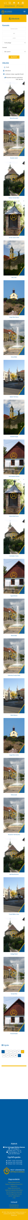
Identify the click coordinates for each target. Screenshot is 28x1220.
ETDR (14, 1198)
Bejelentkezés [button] (10, 6)
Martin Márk (14, 635)
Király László (14, 794)
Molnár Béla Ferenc (14, 516)
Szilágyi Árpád (14, 954)
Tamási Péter (14, 993)
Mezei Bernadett (14, 118)
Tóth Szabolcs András (14, 476)
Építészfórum (14, 1186)
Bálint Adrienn (14, 715)
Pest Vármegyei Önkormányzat (14, 1194)
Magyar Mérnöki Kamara (14, 1188)
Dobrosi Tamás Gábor (14, 197)
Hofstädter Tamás (14, 556)
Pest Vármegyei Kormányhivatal (14, 1192)
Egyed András (14, 595)
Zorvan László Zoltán (14, 237)
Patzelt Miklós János (14, 914)
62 (15, 1055)
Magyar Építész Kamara (14, 1182)
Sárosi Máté (14, 357)
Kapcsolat (13, 1213)
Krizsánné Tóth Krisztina (14, 834)
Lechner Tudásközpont (14, 1196)
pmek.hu (6, 1213)
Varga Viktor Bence (14, 317)
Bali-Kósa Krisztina (14, 874)
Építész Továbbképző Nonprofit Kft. (14, 1184)
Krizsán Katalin (14, 1033)
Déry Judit (14, 277)
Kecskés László (14, 158)
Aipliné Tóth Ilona (14, 396)
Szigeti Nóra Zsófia (14, 755)
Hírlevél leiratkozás (14, 1207)
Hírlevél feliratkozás (14, 1205)
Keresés (20, 6)
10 (11, 1055)
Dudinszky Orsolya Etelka (14, 675)
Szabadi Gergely (14, 436)
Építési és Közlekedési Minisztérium (14, 1190)
